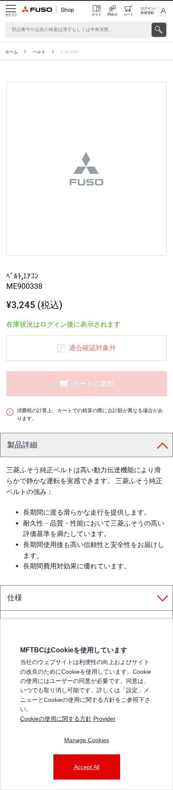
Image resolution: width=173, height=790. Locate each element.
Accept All (87, 767)
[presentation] (159, 30)
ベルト (39, 52)
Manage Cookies (86, 740)
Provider (104, 718)
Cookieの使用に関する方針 (56, 718)
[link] (153, 11)
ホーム (11, 52)
